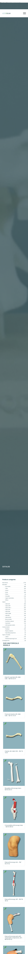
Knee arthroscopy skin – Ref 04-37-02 (13, 862)
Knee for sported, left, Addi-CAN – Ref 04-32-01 (13, 677)
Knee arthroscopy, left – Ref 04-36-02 (14, 900)
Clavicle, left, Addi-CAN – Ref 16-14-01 (14, 751)
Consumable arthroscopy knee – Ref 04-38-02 (14, 826)
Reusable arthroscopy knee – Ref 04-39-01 (13, 788)
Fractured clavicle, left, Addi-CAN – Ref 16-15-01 (13, 714)
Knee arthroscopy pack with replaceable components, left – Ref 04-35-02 (14, 937)
